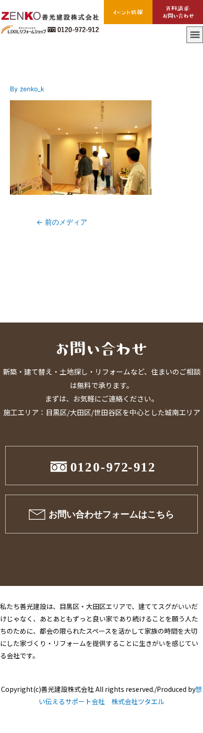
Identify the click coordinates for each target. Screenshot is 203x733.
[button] (194, 34)
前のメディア (61, 222)
